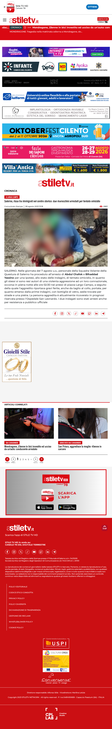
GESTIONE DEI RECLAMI (19, 616)
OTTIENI (92, 6)
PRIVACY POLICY (16, 598)
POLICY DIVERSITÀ (17, 604)
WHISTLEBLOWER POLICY (21, 622)
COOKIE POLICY (16, 627)
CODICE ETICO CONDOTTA (21, 592)
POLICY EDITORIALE (18, 587)
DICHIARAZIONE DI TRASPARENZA (25, 610)
